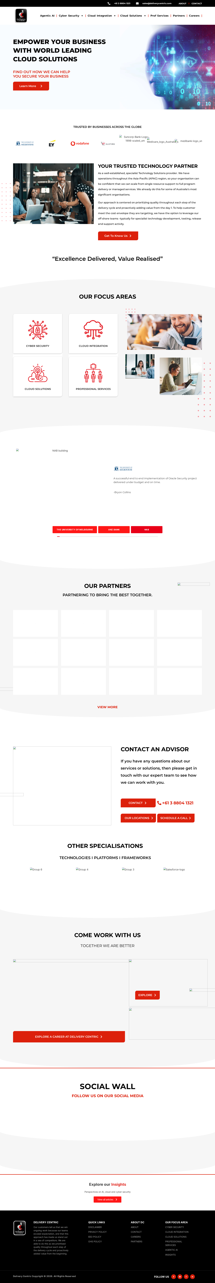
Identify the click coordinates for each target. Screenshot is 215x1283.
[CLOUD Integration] (93, 330)
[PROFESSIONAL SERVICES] (93, 373)
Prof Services (159, 16)
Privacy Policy (97, 1232)
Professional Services (173, 1243)
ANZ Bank (114, 529)
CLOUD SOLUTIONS (38, 389)
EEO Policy (94, 1236)
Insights (170, 1254)
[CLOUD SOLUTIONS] (38, 373)
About (182, 3)
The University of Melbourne (75, 529)
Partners (179, 16)
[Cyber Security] (38, 330)
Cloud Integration (100, 16)
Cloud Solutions (131, 16)
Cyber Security (69, 16)
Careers (194, 16)
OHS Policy (95, 1241)
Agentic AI (47, 16)
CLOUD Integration (93, 345)
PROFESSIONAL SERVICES (93, 389)
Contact (197, 3)
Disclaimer (95, 1227)
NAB (146, 529)
